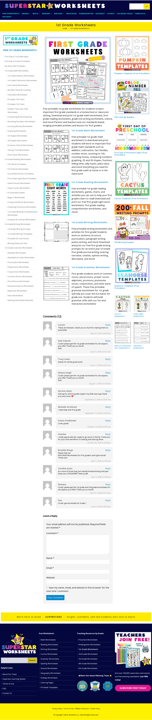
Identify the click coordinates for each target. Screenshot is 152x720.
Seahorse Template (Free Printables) (127, 287)
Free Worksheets (10, 13)
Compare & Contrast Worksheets (22, 219)
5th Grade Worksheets (88, 668)
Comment (52, 533)
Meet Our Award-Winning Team (95, 675)
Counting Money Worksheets (20, 126)
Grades (25, 13)
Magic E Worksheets (16, 197)
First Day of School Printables (17, 61)
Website (50, 577)
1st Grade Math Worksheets (88, 130)
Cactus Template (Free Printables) (131, 198)
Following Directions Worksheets (22, 207)
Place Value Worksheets (18, 154)
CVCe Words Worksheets (18, 169)
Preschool (71, 13)
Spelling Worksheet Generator (20, 300)
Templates (140, 13)
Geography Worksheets (51, 673)
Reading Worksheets (49, 644)
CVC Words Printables (17, 164)
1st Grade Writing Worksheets (89, 222)
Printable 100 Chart (16, 99)
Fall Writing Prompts (124, 242)
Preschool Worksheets (88, 640)
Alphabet (100, 13)
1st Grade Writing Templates (20, 234)
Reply (107, 324)
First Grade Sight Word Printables (22, 178)
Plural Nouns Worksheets (19, 281)
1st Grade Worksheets (88, 649)
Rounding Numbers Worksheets (21, 121)
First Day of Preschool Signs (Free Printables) (131, 153)
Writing (58, 13)
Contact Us (7, 693)
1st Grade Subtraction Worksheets (22, 80)
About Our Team (10, 674)
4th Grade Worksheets (88, 663)
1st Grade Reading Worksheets (90, 182)
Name (50, 558)
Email (50, 567)
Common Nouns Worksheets (20, 276)
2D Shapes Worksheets (17, 135)
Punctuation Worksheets (18, 262)
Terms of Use (8, 684)
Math (35, 13)
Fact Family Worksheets (18, 85)
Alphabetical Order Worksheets (21, 257)
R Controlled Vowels (16, 192)
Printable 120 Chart (16, 104)
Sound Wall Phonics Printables (21, 173)
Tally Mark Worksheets (17, 94)
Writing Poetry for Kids (17, 243)
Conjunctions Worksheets (19, 271)
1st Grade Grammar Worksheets (91, 267)
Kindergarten (86, 13)
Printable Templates (49, 687)
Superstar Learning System (14, 679)
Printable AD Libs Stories (18, 238)
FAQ (4, 688)
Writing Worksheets (49, 649)
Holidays (6, 17)
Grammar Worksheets (50, 659)
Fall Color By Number (125, 117)
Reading (46, 13)
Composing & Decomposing (20, 116)
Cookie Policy (95, 709)
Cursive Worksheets (49, 654)
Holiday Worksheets (49, 678)
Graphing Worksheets (17, 131)
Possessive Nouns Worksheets (21, 286)
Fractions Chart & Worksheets (20, 145)
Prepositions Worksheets (18, 267)
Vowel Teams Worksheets (19, 188)
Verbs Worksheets (15, 295)
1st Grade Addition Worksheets (21, 75)
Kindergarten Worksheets (89, 644)
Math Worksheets (48, 640)
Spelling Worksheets (49, 663)
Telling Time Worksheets (18, 150)
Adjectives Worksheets (17, 290)
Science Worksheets (49, 668)
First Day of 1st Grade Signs (16, 56)
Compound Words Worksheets (21, 202)
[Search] (146, 6)
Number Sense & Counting (19, 90)
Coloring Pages (125, 13)
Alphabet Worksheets (17, 252)
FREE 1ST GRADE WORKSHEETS (20, 50)
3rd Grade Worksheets (88, 659)
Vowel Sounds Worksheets (19, 183)
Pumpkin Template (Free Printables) (132, 73)
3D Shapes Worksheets (17, 140)
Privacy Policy (57, 709)
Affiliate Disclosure (82, 709)
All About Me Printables (15, 66)
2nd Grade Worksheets (88, 654)
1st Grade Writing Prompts (19, 229)
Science (111, 13)
